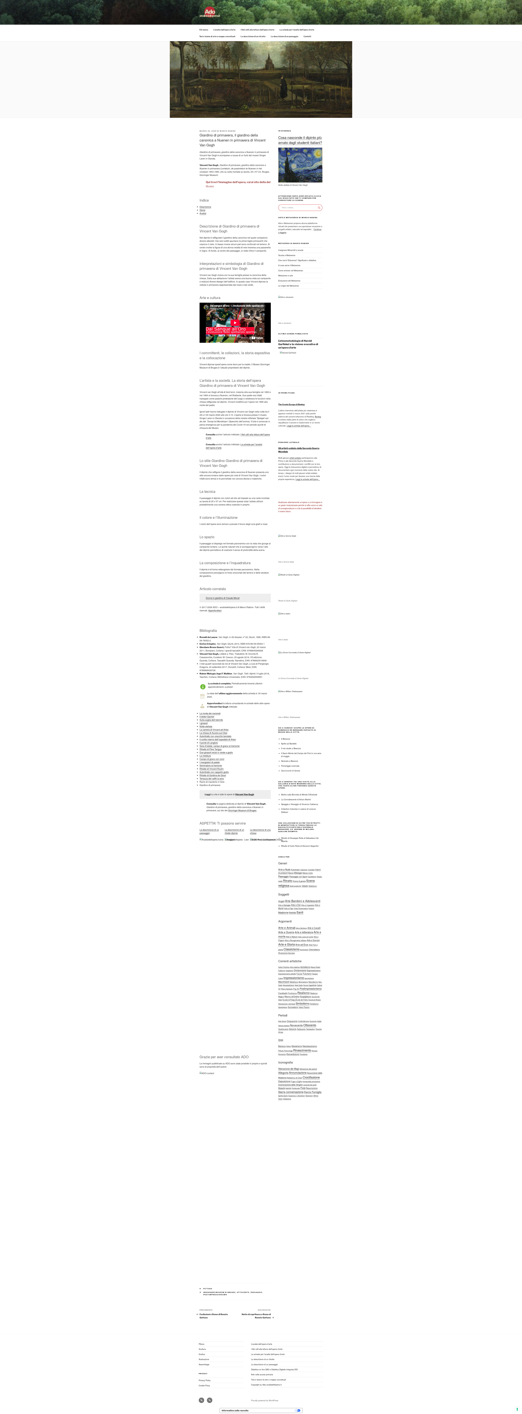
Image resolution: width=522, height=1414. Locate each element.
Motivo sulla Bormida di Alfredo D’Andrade (299, 794)
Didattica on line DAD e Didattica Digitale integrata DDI (274, 1369)
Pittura (207, 1289)
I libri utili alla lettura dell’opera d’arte (257, 30)
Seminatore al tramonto (211, 765)
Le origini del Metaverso (288, 285)
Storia (202, 210)
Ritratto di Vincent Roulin (212, 768)
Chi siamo (203, 30)
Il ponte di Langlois (209, 742)
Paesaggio (256, 1292)
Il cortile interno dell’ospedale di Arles (218, 739)
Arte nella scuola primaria (262, 1374)
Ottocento (243, 1292)
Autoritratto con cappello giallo (214, 772)
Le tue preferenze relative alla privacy (273, 1410)
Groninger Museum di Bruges (242, 810)
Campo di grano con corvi (212, 759)
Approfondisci (215, 610)
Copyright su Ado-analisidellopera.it (266, 1384)
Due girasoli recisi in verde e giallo (216, 752)
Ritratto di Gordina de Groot (213, 775)
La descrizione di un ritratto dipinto (234, 831)
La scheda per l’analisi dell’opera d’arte (297, 30)
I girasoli (204, 723)
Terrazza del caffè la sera (212, 778)
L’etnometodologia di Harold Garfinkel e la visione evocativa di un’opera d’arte (298, 344)
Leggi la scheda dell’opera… (299, 425)
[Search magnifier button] (319, 208)
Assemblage (204, 1364)
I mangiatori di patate (210, 762)
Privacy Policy (205, 1380)
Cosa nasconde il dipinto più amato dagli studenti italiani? (300, 140)
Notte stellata (206, 726)
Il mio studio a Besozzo (291, 748)
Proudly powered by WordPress (264, 1400)
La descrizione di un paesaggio (284, 36)
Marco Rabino (228, 131)
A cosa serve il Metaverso (289, 265)
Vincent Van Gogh (244, 794)
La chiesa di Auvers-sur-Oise (213, 732)
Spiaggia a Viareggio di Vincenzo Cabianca (299, 804)
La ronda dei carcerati (210, 713)
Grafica (202, 1354)
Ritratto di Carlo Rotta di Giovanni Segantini (300, 846)
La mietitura (205, 755)
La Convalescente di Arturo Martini (296, 799)
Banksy (318, 416)
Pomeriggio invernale (290, 765)
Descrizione (205, 206)
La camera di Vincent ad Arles (214, 729)
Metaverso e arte (285, 275)
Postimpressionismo (215, 1295)
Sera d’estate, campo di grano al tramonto (220, 746)
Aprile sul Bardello (289, 743)
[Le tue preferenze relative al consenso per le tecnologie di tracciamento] (517, 1409)
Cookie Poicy (204, 1385)
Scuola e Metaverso (286, 255)
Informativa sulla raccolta (235, 1410)
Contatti (307, 36)
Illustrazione (204, 1359)
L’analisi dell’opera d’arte (224, 30)
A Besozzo (285, 738)
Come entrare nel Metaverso (290, 270)
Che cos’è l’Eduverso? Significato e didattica (297, 260)
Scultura (202, 1349)
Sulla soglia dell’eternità (211, 719)
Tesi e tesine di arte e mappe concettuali (217, 36)
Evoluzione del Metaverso (289, 280)
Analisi (203, 213)
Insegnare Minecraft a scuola (290, 250)
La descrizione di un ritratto (253, 36)
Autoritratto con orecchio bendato (215, 736)
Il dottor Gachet (207, 716)
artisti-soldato (295, 458)
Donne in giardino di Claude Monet (223, 597)
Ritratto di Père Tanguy (211, 749)
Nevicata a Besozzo (289, 761)
